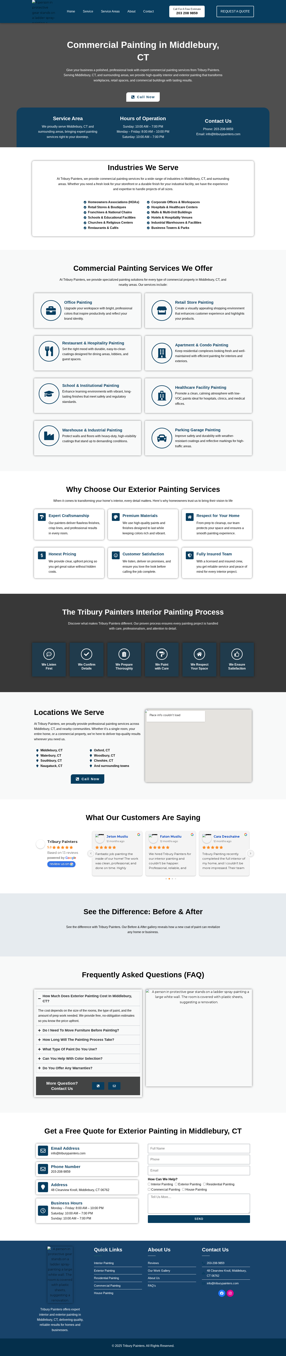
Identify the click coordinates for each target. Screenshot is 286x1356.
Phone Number (65, 1166)
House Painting (196, 1189)
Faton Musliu (171, 836)
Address (59, 1184)
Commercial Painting (165, 1189)
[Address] (43, 1187)
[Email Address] (43, 1151)
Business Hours (66, 1203)
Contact (148, 11)
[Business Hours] (43, 1211)
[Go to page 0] (166, 879)
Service (88, 11)
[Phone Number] (43, 1169)
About (131, 11)
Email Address (65, 1148)
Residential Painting (220, 1184)
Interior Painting (162, 1184)
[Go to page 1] (169, 879)
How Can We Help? (162, 1179)
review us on (59, 864)
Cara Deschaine (227, 836)
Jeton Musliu (117, 836)
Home (71, 11)
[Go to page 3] (175, 878)
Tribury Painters (62, 842)
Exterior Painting (189, 1184)
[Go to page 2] (172, 879)
